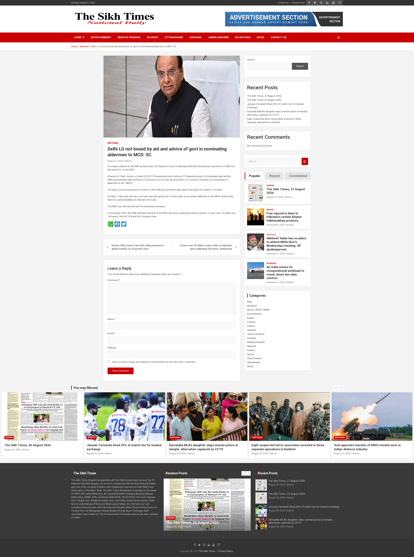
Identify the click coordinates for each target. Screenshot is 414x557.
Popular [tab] (254, 176)
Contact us (283, 2)
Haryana (196, 37)
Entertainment (101, 37)
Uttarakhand (174, 37)
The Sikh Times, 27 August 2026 (264, 95)
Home (78, 37)
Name (112, 319)
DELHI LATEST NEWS (258, 309)
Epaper (270, 185)
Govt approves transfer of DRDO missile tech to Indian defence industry (284, 447)
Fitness (251, 326)
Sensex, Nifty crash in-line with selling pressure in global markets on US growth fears (138, 247)
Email (111, 333)
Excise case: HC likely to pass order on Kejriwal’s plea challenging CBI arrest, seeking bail (206, 247)
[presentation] (336, 388)
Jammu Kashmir (218, 37)
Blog (249, 301)
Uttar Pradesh (254, 358)
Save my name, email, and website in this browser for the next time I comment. (154, 361)
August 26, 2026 (276, 497)
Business (271, 263)
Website (112, 347)
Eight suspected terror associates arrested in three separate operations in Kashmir (205, 447)
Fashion (251, 321)
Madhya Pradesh (129, 37)
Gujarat (152, 37)
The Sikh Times (207, 551)
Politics (271, 235)
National (113, 143)
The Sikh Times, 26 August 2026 (264, 100)
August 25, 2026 (12, 453)
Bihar (260, 37)
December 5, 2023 (276, 225)
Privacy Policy (298, 2)
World (270, 210)
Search (251, 59)
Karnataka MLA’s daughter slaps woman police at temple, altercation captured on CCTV (121, 447)
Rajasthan (242, 37)
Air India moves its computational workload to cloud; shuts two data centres (285, 272)
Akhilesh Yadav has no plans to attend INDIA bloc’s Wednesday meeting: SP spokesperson (286, 243)
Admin (128, 161)
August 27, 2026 (275, 197)
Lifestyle (251, 338)
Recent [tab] (274, 176)
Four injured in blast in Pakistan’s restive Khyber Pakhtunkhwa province (284, 217)
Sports (250, 354)
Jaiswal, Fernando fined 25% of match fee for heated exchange (303, 506)
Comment (114, 280)
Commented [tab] (298, 176)
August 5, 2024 (115, 161)
